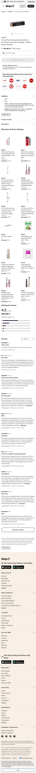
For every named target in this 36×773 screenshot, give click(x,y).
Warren (3, 715)
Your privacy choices (27, 758)
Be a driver (4, 673)
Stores (3, 618)
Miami (3, 695)
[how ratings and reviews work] (13, 317)
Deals (3, 627)
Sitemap (4, 647)
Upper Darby (5, 718)
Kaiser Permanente (7, 730)
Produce (4, 583)
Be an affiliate (5, 675)
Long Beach (5, 720)
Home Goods (5, 581)
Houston (4, 698)
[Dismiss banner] (2, 2)
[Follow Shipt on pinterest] (10, 736)
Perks (3, 678)
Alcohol (3, 576)
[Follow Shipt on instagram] (6, 736)
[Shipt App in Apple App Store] (6, 567)
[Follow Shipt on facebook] (2, 736)
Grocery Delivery (6, 596)
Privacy (14, 758)
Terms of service (5, 758)
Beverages (4, 578)
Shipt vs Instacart (7, 625)
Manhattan (5, 700)
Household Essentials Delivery (10, 605)
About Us (4, 635)
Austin (3, 690)
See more (29, 405)
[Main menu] (3, 6)
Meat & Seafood (6, 585)
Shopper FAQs (6, 683)
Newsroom (4, 640)
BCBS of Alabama (7, 733)
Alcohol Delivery (6, 598)
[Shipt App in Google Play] (18, 567)
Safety (3, 680)
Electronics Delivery (7, 603)
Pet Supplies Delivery (8, 600)
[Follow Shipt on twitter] (14, 736)
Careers (3, 638)
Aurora (3, 713)
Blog (2, 643)
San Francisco (5, 693)
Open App (31, 1)
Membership (5, 620)
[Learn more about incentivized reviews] (8, 388)
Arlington (4, 710)
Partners (4, 645)
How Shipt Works (6, 616)
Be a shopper (5, 671)
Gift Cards (4, 623)
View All (3, 588)
